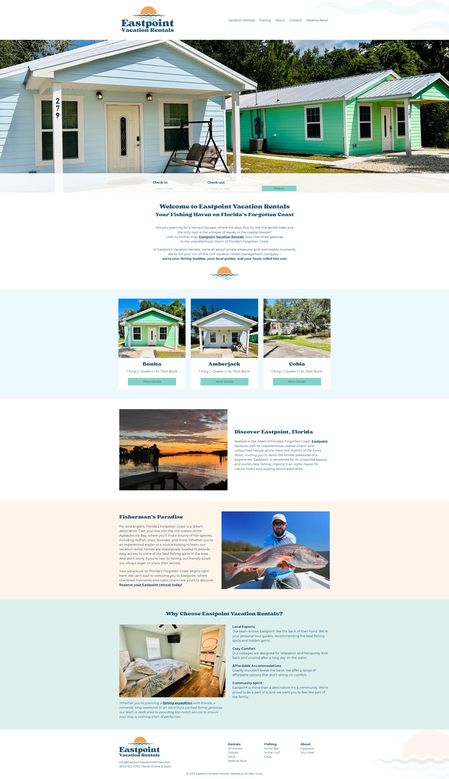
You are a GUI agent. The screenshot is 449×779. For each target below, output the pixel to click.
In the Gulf (272, 752)
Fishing (265, 20)
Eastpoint (320, 441)
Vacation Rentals (241, 20)
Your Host (307, 752)
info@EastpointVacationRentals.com (144, 762)
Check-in (160, 182)
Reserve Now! (317, 20)
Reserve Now (237, 761)
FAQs (231, 756)
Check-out (216, 182)
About (280, 20)
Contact (295, 20)
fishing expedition (177, 703)
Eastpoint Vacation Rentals (221, 237)
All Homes (235, 748)
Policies (233, 752)
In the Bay (271, 748)
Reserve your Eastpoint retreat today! (150, 585)
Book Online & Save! (157, 766)
